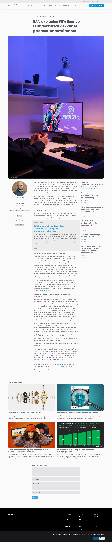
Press (88, 1)
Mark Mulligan (84, 200)
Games (22, 210)
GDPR (80, 526)
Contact (84, 1)
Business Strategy (19, 224)
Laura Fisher (84, 227)
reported (46, 182)
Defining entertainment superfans (49, 228)
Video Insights (64, 5)
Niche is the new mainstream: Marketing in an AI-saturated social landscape (92, 209)
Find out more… (38, 248)
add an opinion (37, 372)
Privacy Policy (83, 520)
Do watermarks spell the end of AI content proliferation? (77, 412)
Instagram (96, 526)
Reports (31, 5)
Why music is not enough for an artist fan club (91, 236)
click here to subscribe (65, 366)
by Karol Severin (20, 197)
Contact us (67, 526)
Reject (102, 538)
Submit (35, 497)
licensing (17, 210)
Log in (101, 1)
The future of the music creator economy (89, 197)
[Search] (86, 6)
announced (36, 360)
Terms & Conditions (84, 523)
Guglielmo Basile (15, 177)
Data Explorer (41, 5)
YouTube (96, 520)
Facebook (96, 523)
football (11, 210)
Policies (81, 517)
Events (66, 517)
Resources (75, 5)
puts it (47, 288)
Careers (67, 523)
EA (21, 215)
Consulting (52, 5)
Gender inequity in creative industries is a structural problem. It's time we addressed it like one (91, 249)
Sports (27, 210)
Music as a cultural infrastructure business (24, 412)
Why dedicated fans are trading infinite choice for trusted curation (90, 223)
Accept (96, 538)
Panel (93, 1)
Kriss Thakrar (84, 239)
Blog (82, 5)
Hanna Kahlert (84, 214)
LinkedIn (96, 517)
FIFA (18, 215)
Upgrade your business (96, 5)
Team (97, 1)
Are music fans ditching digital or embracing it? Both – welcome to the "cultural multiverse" (28, 451)
